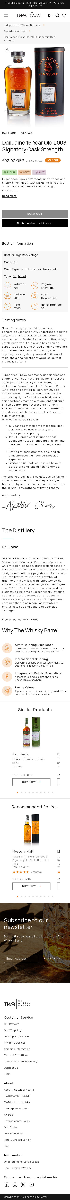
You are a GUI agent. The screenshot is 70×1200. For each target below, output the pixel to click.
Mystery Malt (23, 851)
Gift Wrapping (12, 1030)
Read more (9, 196)
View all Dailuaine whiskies (20, 619)
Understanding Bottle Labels (21, 1161)
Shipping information (17, 1049)
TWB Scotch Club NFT (17, 1096)
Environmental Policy (17, 1121)
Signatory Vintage (15, 31)
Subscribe (52, 958)
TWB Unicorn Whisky (17, 1102)
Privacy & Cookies (14, 1042)
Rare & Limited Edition (17, 1139)
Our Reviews (11, 1024)
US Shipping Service (16, 1036)
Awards (8, 1114)
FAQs (7, 1074)
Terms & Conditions (16, 1055)
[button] (6, 15)
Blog (6, 1146)
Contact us (11, 1067)
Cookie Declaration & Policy (20, 1061)
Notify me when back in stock (35, 223)
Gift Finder (10, 1127)
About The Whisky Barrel (19, 1089)
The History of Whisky (17, 1168)
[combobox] (35, 25)
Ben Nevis (20, 754)
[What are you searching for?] (66, 26)
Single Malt (19, 276)
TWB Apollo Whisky (16, 1108)
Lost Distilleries (13, 1133)
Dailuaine (9, 133)
